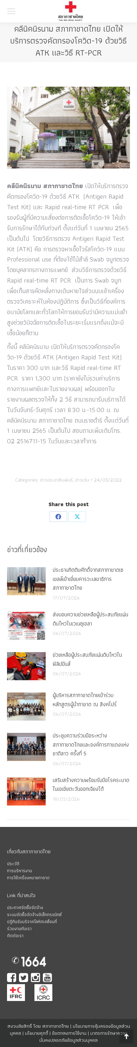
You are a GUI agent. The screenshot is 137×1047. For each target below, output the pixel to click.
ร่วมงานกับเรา (19, 928)
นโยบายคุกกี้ (36, 1033)
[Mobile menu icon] (11, 11)
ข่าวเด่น (82, 480)
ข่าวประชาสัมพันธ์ (56, 480)
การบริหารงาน (19, 870)
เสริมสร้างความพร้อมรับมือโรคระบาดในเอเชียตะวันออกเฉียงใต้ (91, 785)
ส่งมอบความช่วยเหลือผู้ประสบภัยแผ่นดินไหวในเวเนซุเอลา (90, 619)
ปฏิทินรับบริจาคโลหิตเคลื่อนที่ (32, 921)
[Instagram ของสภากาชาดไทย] (36, 978)
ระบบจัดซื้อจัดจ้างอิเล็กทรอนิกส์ (34, 914)
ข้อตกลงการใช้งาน (69, 1033)
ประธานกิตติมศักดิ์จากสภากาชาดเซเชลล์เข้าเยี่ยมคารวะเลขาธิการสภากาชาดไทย (88, 578)
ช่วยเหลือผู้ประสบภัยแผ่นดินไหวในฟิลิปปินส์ (87, 659)
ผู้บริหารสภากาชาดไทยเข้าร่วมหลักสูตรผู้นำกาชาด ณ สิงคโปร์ (85, 700)
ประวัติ (13, 863)
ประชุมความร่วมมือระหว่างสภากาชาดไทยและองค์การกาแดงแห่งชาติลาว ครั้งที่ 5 (91, 744)
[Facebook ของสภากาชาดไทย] (12, 978)
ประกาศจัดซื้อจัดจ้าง (25, 907)
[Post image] (26, 581)
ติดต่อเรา (15, 935)
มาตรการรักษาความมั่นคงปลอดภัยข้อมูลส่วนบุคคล (83, 1036)
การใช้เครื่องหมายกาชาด (28, 877)
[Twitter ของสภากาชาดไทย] (24, 978)
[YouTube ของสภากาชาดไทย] (48, 978)
